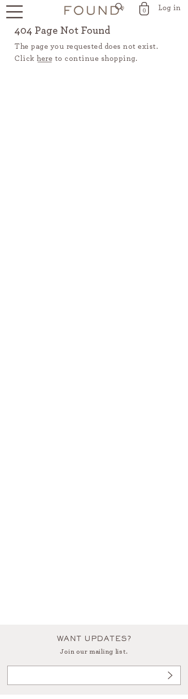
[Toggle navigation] (14, 12)
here (45, 58)
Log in (169, 8)
